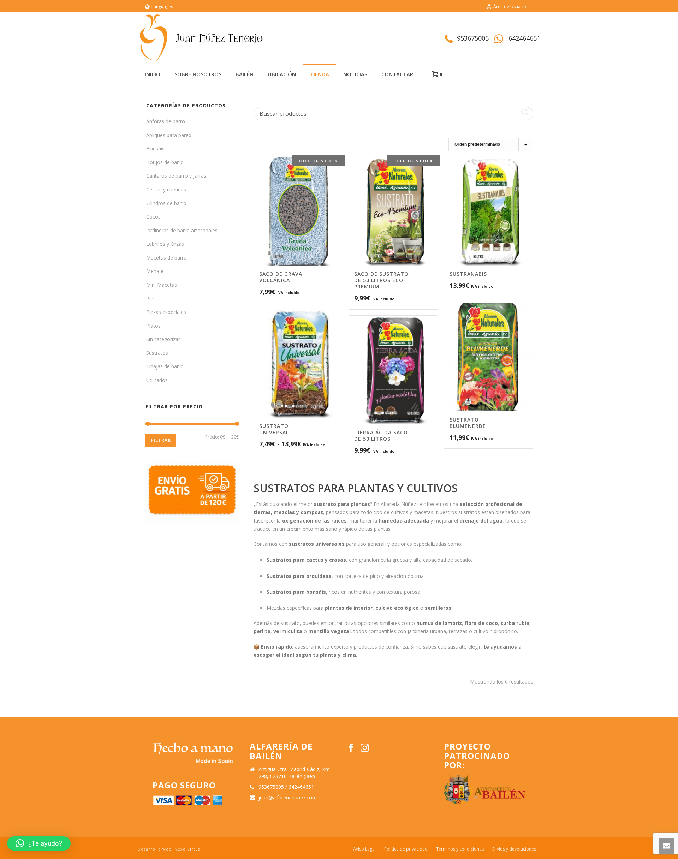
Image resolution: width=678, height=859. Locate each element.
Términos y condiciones (460, 849)
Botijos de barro (165, 162)
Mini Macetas (161, 284)
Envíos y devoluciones (514, 849)
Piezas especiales (166, 312)
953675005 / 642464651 (286, 787)
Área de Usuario (509, 7)
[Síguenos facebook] (351, 748)
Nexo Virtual (188, 849)
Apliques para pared (168, 135)
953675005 (473, 38)
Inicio (152, 74)
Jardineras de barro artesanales (182, 230)
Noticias (355, 74)
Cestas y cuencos (166, 189)
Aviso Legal (364, 849)
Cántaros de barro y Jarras (176, 175)
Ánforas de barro (165, 121)
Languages (162, 7)
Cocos (153, 216)
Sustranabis (468, 273)
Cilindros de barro (166, 203)
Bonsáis (155, 148)
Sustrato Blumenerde (468, 422)
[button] (39, 843)
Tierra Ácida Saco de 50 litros (381, 435)
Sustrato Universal (274, 429)
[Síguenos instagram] (365, 748)
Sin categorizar (163, 339)
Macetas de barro (166, 257)
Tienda (319, 74)
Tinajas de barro (165, 366)
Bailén (245, 74)
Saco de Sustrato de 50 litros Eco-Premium (381, 280)
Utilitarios (157, 380)
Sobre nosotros (197, 74)
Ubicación (282, 74)
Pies (151, 298)
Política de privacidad (406, 849)
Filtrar (161, 440)
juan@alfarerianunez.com (287, 797)
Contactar (397, 74)
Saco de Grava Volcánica (280, 277)
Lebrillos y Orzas (165, 243)
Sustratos (157, 353)
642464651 (524, 38)
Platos (153, 325)
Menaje (154, 271)
